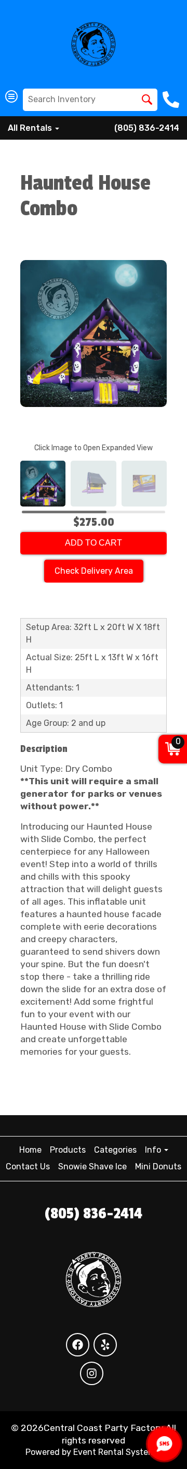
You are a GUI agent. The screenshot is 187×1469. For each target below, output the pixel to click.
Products (68, 1150)
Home (30, 1150)
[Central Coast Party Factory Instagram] (91, 1373)
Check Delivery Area (94, 571)
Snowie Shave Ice (92, 1166)
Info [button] (154, 1150)
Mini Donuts (158, 1166)
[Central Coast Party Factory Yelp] (105, 1344)
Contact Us (28, 1166)
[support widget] (164, 1444)
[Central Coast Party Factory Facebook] (77, 1344)
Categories (115, 1150)
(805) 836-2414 (146, 128)
